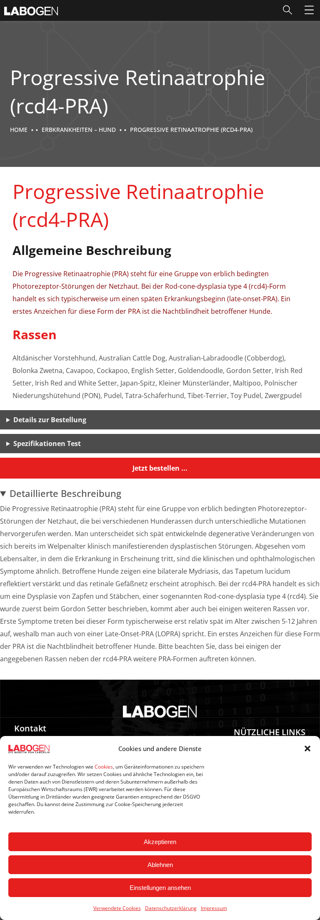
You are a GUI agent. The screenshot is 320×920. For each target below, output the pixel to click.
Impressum (214, 908)
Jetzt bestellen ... (160, 468)
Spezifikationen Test (47, 443)
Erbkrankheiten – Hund (79, 130)
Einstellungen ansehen (160, 887)
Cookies (104, 766)
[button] (307, 748)
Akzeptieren (160, 841)
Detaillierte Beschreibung (65, 493)
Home (19, 130)
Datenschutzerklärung (171, 908)
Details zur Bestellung (49, 419)
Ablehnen (160, 864)
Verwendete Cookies (117, 908)
